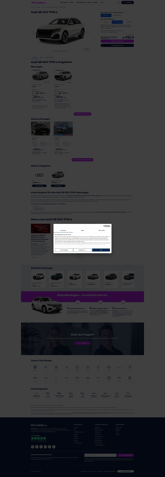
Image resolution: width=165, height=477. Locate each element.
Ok (101, 250)
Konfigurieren (82, 250)
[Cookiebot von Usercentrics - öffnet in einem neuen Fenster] (104, 226)
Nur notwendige (64, 250)
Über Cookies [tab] (102, 230)
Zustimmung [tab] (63, 230)
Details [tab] (82, 230)
